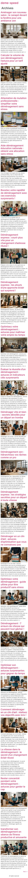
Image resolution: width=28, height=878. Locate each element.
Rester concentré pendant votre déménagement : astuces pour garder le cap (13, 784)
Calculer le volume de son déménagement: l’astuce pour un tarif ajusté (12, 59)
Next (25, 871)
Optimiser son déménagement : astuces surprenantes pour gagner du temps (13, 669)
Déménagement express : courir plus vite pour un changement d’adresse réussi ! (13, 240)
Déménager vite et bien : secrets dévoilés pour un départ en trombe (13, 415)
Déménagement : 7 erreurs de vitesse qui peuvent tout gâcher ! (12, 626)
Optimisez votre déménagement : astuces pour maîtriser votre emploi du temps (13, 330)
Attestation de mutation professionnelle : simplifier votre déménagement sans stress (13, 104)
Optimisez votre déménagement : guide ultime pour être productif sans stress (13, 583)
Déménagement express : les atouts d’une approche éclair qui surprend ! (12, 286)
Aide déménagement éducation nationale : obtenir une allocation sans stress (12, 149)
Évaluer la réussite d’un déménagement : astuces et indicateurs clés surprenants (13, 373)
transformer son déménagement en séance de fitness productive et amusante (14, 833)
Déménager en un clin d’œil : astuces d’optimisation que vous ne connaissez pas (13, 540)
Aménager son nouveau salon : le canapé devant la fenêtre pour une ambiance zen (14, 16)
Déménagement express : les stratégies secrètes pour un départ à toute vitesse (14, 496)
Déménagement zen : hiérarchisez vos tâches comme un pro (13, 454)
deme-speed (9, 3)
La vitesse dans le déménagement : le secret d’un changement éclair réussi (14, 753)
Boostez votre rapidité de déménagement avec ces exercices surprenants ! (14, 194)
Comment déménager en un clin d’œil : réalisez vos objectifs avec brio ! (14, 712)
